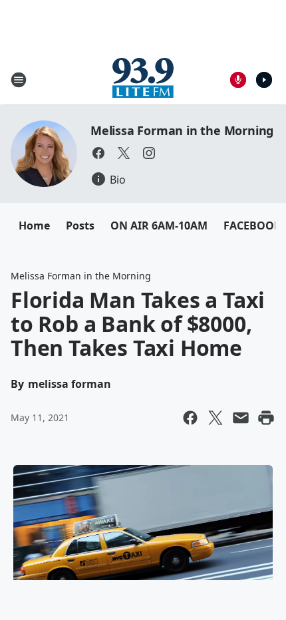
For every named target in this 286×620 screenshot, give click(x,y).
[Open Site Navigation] (19, 80)
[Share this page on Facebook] (190, 417)
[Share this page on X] (215, 417)
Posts (80, 225)
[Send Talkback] (238, 80)
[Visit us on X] (124, 153)
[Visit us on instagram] (149, 153)
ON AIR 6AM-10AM (159, 225)
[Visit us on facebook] (98, 153)
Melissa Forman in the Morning (181, 130)
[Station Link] (143, 79)
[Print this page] (266, 417)
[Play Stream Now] (264, 80)
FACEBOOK (252, 225)
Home (34, 225)
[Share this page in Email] (240, 417)
